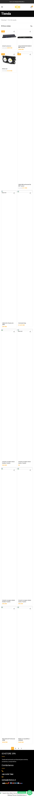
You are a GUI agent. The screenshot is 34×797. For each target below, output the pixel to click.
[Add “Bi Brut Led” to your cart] (14, 54)
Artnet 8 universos (6, 46)
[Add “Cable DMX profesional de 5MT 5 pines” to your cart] (30, 54)
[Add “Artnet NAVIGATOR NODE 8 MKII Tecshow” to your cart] (30, 31)
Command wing (22, 323)
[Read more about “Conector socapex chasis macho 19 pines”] (30, 331)
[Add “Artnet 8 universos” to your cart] (14, 31)
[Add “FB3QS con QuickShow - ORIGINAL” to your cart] (30, 608)
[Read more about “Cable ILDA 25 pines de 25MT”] (14, 192)
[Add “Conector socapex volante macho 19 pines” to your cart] (30, 470)
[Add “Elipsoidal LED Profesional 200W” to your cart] (14, 608)
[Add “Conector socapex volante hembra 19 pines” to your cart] (14, 470)
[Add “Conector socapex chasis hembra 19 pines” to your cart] (14, 331)
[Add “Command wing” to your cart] (30, 192)
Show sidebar (7, 26)
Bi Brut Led (4, 68)
